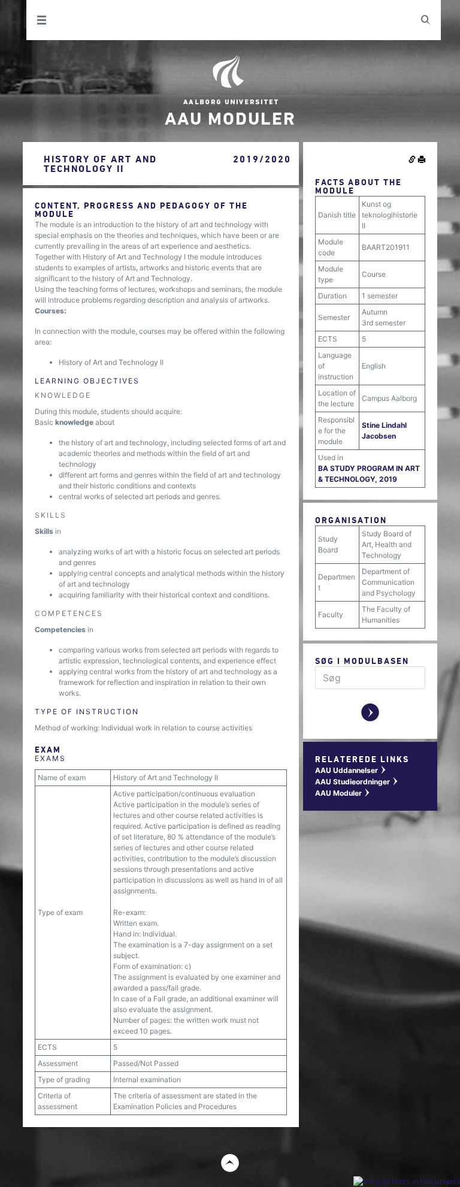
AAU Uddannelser (351, 770)
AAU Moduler (343, 793)
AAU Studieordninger (357, 781)
